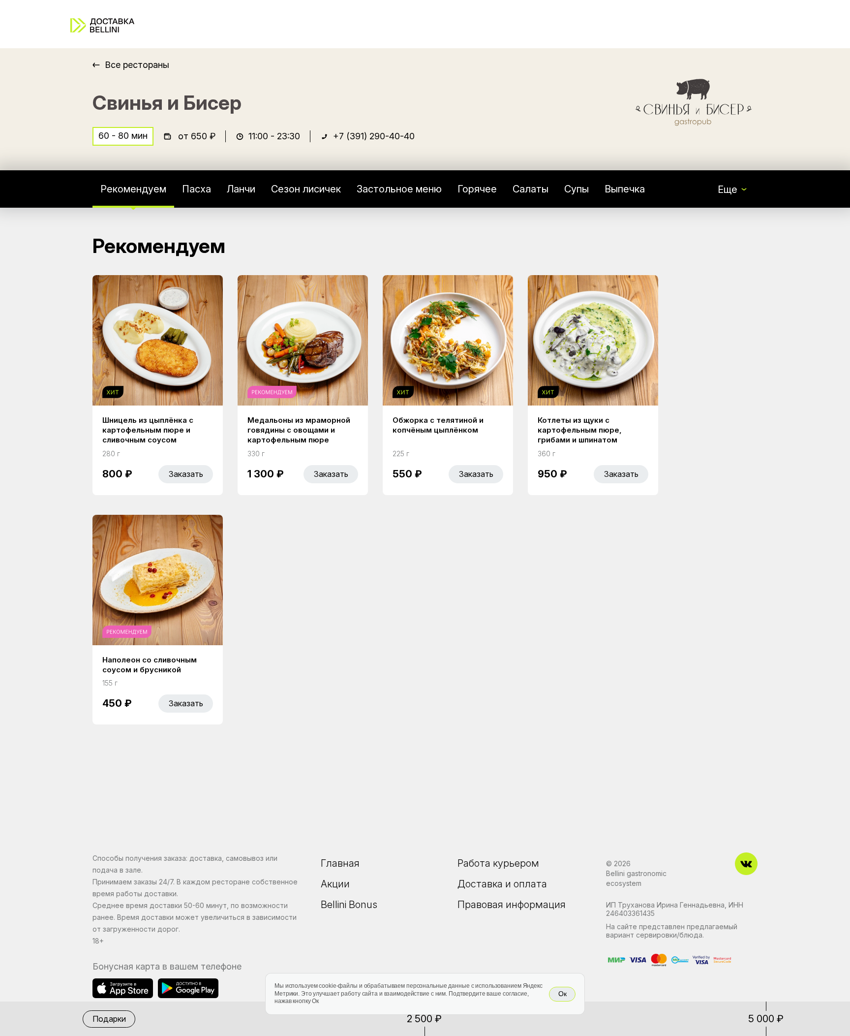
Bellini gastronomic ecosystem (636, 878)
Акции (335, 884)
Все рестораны (137, 65)
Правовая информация (511, 904)
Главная (340, 863)
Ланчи (241, 189)
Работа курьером (498, 863)
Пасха (196, 189)
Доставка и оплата (502, 884)
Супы (576, 189)
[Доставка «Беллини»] (102, 25)
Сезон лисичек (306, 189)
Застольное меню (399, 189)
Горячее (477, 189)
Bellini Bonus (349, 904)
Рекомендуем (133, 189)
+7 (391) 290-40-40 (374, 136)
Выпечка (625, 189)
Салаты (530, 189)
